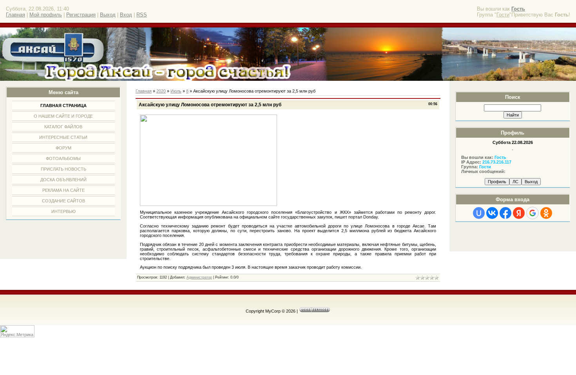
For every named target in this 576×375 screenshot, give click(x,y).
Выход (108, 15)
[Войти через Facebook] (505, 213)
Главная (15, 15)
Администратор (199, 277)
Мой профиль (45, 15)
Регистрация (81, 15)
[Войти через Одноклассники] (546, 213)
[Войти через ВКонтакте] (492, 213)
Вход (126, 15)
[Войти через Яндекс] (519, 213)
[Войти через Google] (532, 213)
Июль (175, 91)
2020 (161, 91)
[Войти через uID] (479, 213)
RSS (141, 15)
